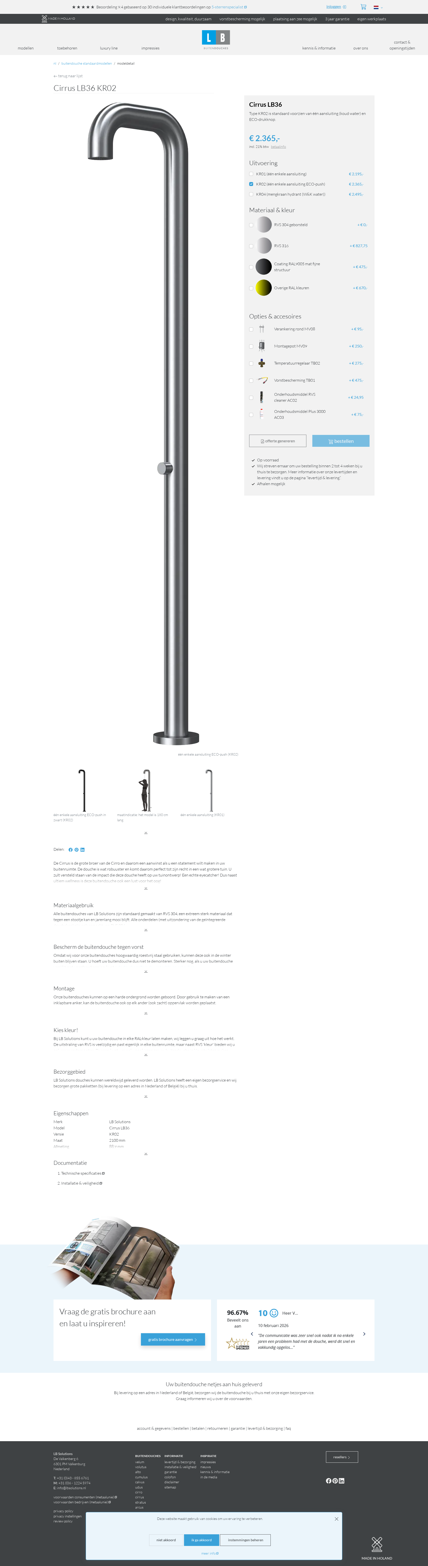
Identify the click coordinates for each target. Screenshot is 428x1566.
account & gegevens (154, 1428)
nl (55, 63)
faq (288, 1428)
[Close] (336, 1519)
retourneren (217, 1428)
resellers (340, 1457)
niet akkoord (166, 1540)
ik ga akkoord (201, 1540)
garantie (238, 1428)
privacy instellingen (68, 1516)
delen (59, 849)
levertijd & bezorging (265, 1428)
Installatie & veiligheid (80, 1183)
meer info (208, 1553)
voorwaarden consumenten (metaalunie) (84, 1497)
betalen (198, 1428)
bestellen (181, 1428)
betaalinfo (278, 146)
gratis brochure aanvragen (171, 1339)
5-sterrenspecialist (227, 6)
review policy (63, 1521)
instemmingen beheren (245, 1540)
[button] (399, 7)
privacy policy (63, 1511)
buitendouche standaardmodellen (86, 63)
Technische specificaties (81, 1173)
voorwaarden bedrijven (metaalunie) (81, 1502)
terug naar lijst (70, 75)
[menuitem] (333, 6)
